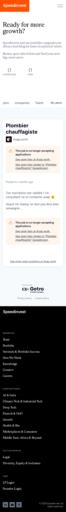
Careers (7, 376)
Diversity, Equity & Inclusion (21, 463)
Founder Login (12, 488)
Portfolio (8, 345)
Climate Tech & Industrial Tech (22, 401)
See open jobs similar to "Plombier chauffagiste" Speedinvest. (35, 166)
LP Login (8, 482)
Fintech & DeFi (13, 413)
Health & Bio (11, 425)
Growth (8, 419)
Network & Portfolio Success (21, 351)
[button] (60, 6)
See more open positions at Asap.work (33, 261)
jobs (6, 103)
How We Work (12, 358)
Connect (8, 370)
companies (22, 103)
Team (6, 339)
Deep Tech (9, 407)
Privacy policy (24, 298)
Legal (6, 457)
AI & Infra (9, 395)
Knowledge (10, 364)
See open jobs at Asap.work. (32, 159)
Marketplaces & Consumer (20, 431)
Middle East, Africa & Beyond (22, 437)
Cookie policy (42, 298)
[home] (14, 6)
